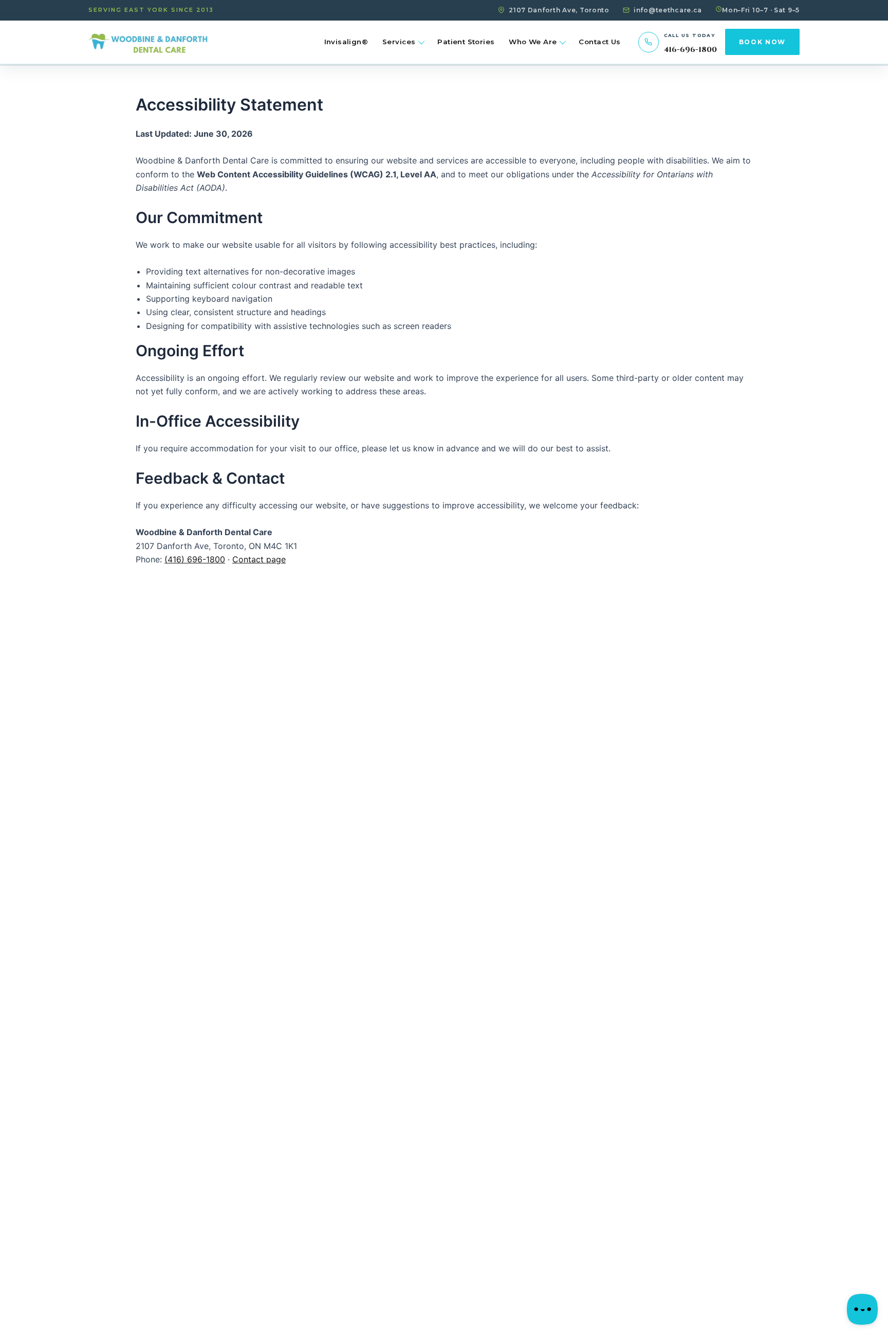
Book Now (762, 42)
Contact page (259, 559)
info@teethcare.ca (668, 10)
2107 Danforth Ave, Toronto (559, 10)
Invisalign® (346, 42)
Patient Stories (465, 42)
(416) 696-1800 (194, 559)
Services (398, 42)
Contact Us (599, 42)
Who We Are (533, 42)
